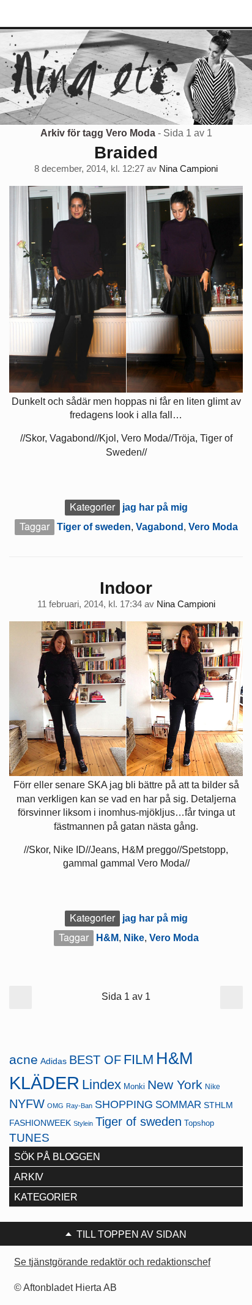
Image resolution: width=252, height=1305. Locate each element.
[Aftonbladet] (55, 14)
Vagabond (159, 527)
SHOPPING (124, 1104)
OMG (55, 1105)
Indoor (126, 588)
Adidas (53, 1061)
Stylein (83, 1123)
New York (174, 1085)
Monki (134, 1086)
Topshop (199, 1123)
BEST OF (95, 1060)
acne (23, 1059)
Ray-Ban (79, 1105)
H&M (107, 938)
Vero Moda (213, 527)
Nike (134, 938)
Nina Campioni (188, 169)
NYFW (27, 1104)
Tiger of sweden (94, 527)
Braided (125, 152)
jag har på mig (155, 507)
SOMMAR (178, 1105)
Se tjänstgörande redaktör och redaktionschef (112, 1262)
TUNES (29, 1137)
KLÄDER (44, 1083)
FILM (139, 1059)
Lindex (101, 1084)
